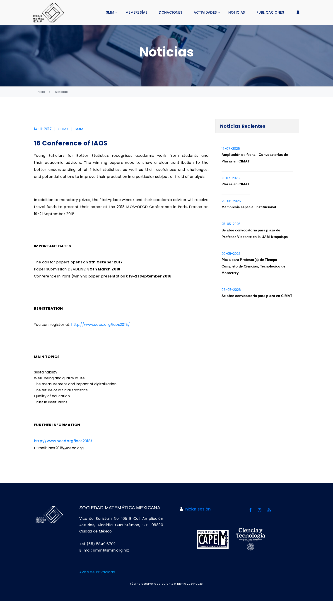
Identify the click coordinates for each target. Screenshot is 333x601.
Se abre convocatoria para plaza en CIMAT (257, 296)
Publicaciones (270, 12)
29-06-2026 (231, 201)
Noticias (236, 12)
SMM (110, 12)
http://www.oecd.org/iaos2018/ (100, 324)
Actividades (205, 12)
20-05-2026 (231, 253)
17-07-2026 (231, 148)
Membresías (136, 12)
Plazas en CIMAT (236, 184)
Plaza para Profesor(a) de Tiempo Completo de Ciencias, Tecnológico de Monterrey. (253, 266)
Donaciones (170, 12)
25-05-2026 (231, 224)
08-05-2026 (231, 289)
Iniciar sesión (197, 509)
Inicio (41, 92)
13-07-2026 (231, 178)
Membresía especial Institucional (249, 207)
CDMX (63, 129)
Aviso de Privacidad (97, 572)
